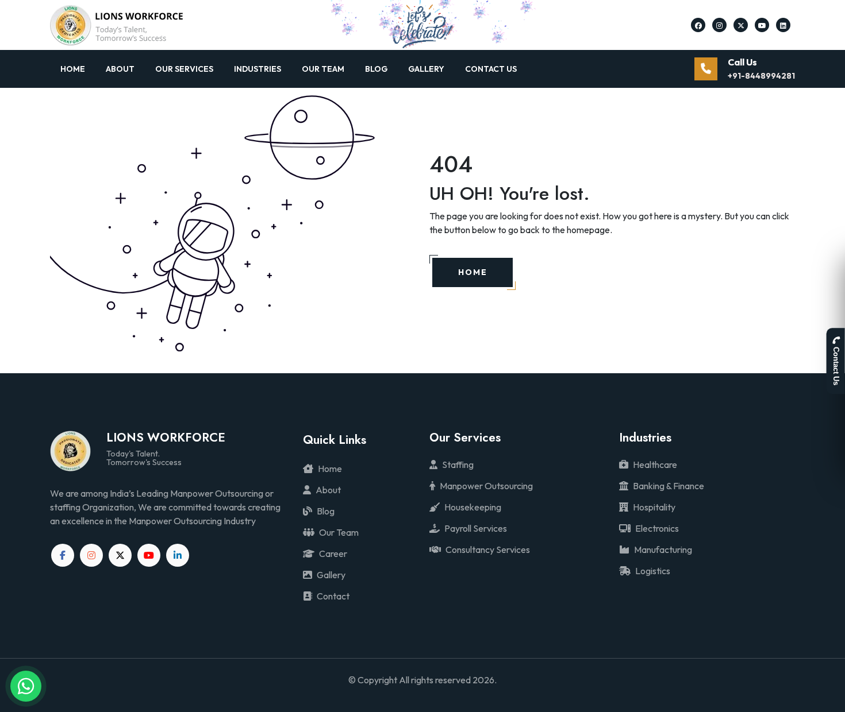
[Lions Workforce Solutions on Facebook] (698, 25)
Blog (376, 69)
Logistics (652, 570)
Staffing (458, 464)
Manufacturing (663, 549)
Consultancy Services (487, 549)
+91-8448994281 (761, 76)
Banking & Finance (668, 486)
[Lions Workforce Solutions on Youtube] (762, 25)
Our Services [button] (184, 69)
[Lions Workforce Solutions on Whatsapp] (26, 686)
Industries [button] (257, 69)
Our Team (323, 69)
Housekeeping (472, 507)
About (120, 69)
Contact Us (491, 69)
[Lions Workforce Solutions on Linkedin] (783, 25)
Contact (333, 596)
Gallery (426, 69)
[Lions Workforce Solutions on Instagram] (719, 25)
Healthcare (655, 464)
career (333, 553)
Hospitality (654, 507)
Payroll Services (475, 528)
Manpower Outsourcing (486, 486)
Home (72, 69)
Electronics (657, 528)
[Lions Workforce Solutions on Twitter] (741, 25)
